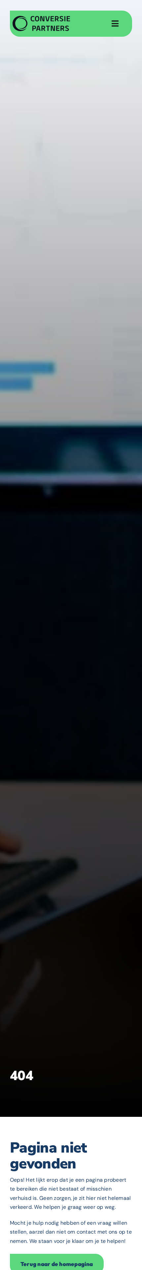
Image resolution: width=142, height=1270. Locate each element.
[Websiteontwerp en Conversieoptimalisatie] (41, 18)
